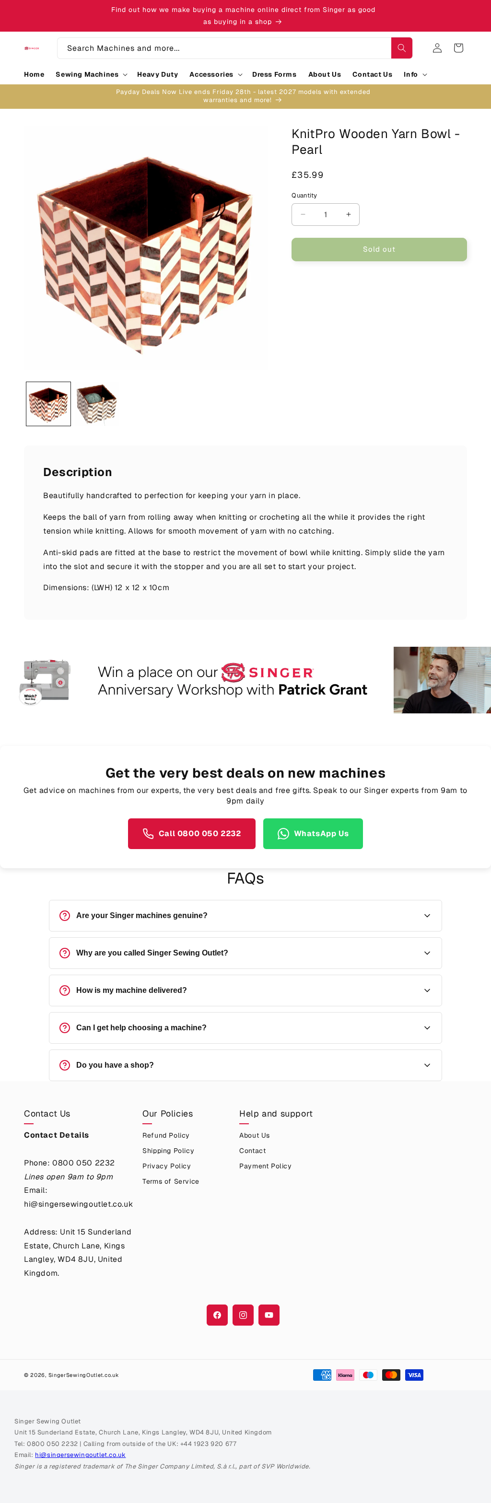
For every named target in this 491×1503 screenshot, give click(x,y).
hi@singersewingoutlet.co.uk (80, 1455)
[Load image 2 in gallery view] (97, 404)
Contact (252, 1150)
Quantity (304, 195)
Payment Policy (265, 1166)
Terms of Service (170, 1181)
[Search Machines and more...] (401, 47)
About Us (254, 1135)
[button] (90, 74)
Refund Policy (166, 1135)
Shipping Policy (168, 1150)
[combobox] (235, 48)
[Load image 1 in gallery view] (48, 404)
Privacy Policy (166, 1166)
